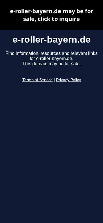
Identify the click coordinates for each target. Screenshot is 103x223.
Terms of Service (37, 80)
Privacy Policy (68, 80)
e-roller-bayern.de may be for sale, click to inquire (51, 15)
